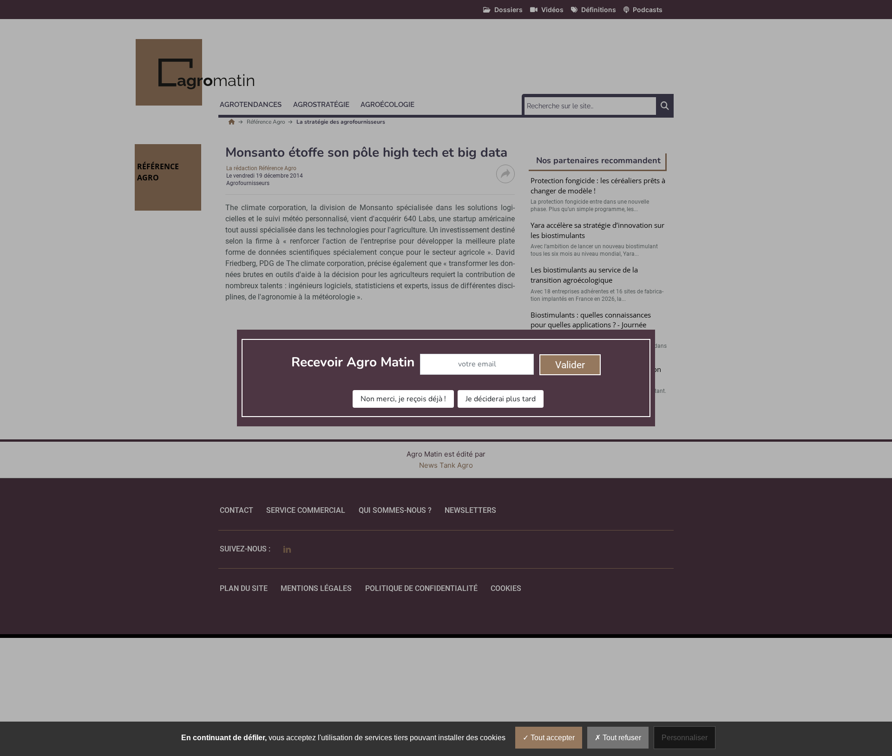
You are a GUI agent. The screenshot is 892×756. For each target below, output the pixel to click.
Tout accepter (552, 738)
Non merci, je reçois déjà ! (403, 399)
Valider (570, 365)
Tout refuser (621, 738)
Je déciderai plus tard (501, 399)
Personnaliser (685, 738)
